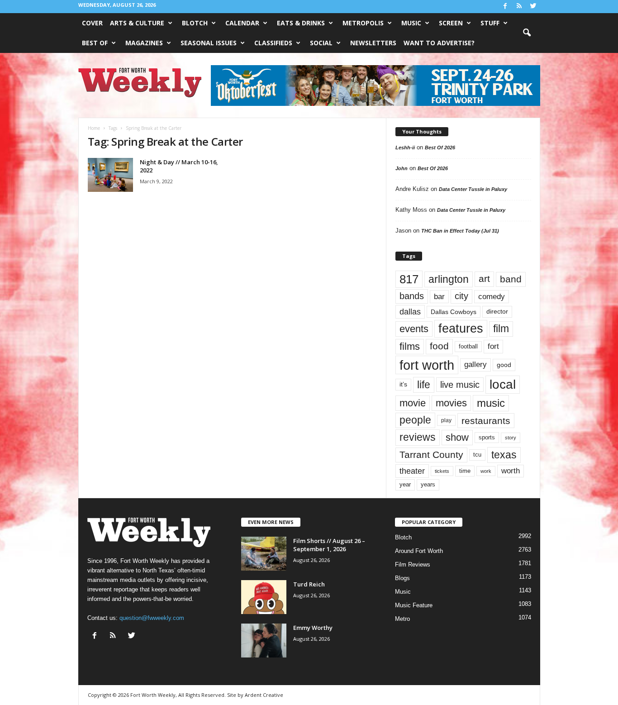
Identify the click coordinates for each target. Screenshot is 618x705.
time (465, 470)
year (405, 484)
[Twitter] (533, 6)
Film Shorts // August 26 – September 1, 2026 (329, 545)
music (491, 403)
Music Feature (414, 605)
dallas (410, 311)
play (446, 420)
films (409, 346)
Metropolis (363, 23)
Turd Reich (309, 584)
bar (439, 296)
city (461, 296)
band (511, 279)
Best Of (95, 42)
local (503, 384)
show (457, 437)
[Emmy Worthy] (263, 640)
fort (493, 346)
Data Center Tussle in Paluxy (473, 189)
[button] (527, 33)
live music (460, 385)
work (485, 471)
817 (408, 279)
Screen (451, 23)
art (484, 278)
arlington (448, 279)
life (423, 385)
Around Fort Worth (419, 551)
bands (411, 296)
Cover (92, 23)
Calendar (242, 23)
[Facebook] (505, 6)
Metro (402, 618)
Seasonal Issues (209, 42)
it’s (403, 384)
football (468, 346)
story (510, 437)
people (415, 420)
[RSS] (519, 6)
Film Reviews (412, 564)
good (504, 364)
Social (321, 42)
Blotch (195, 23)
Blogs (402, 578)
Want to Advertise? (439, 42)
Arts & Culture (137, 23)
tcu (477, 454)
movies (451, 403)
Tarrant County (431, 454)
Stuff (489, 23)
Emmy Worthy (313, 628)
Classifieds (273, 42)
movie (412, 403)
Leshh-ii (405, 147)
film (501, 328)
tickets (442, 471)
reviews (417, 437)
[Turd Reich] (263, 597)
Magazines (144, 42)
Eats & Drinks (301, 23)
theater (412, 471)
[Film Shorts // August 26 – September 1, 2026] (263, 554)
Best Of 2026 (440, 147)
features (460, 328)
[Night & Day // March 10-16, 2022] (110, 175)
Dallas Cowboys (453, 311)
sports (487, 437)
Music (411, 23)
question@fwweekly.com (151, 617)
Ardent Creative (264, 694)
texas (504, 455)
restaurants (485, 420)
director (497, 311)
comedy (491, 296)
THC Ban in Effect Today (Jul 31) (460, 230)
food (439, 346)
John (401, 168)
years (428, 484)
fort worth (426, 364)
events (413, 328)
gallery (475, 364)
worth (510, 471)
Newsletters (373, 42)
